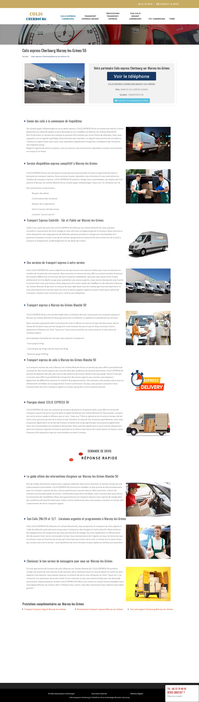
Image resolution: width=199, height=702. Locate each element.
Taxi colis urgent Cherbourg (135, 16)
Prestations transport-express (112, 16)
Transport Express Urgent (90, 17)
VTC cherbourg (157, 19)
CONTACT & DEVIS (169, 4)
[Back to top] (191, 694)
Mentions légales (136, 693)
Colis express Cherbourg (68, 17)
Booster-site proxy (122, 697)
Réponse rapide (99, 457)
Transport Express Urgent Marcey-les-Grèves (45, 609)
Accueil (25, 56)
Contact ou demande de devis (132, 100)
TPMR (172, 19)
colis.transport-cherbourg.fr (64, 693)
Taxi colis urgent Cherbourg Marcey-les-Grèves (151, 609)
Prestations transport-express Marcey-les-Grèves (100, 609)
